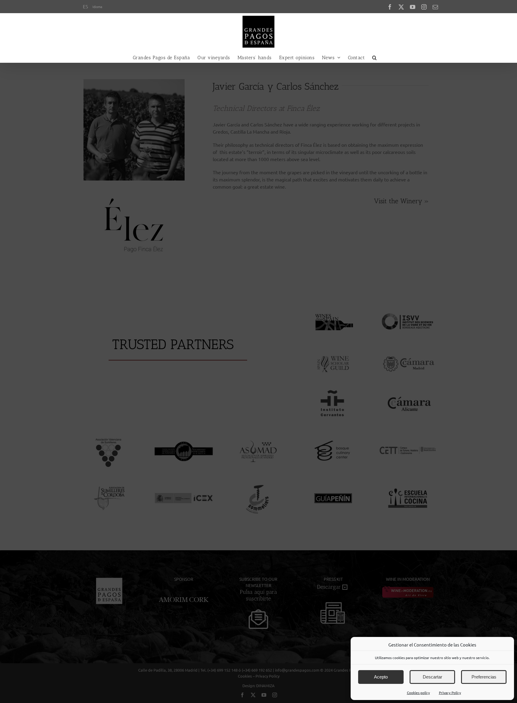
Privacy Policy (450, 692)
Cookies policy (418, 692)
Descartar (432, 676)
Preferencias (484, 676)
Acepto (381, 676)
